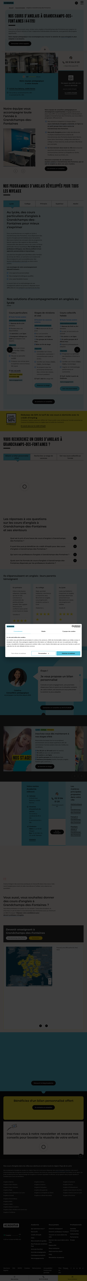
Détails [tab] (43, 631)
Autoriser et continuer (68, 653)
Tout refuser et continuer (18, 653)
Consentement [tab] (18, 631)
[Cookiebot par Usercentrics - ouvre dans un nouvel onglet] (73, 626)
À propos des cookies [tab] (69, 631)
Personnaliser (42, 653)
